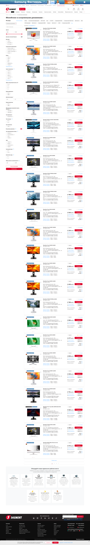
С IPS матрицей (27, 22)
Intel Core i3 (34, 22)
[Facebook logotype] (41, 518)
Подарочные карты (33, 5)
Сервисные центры (41, 535)
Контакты (54, 5)
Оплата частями (71, 33)
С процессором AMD (66, 22)
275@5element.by (81, 527)
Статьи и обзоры (8, 529)
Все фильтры (14, 168)
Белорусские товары (57, 526)
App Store (76, 530)
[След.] (58, 463)
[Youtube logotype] (33, 518)
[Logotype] (11, 9)
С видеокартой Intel (58, 20)
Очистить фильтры (14, 166)
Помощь (23, 5)
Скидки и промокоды (57, 525)
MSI (81, 20)
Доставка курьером (46, 40)
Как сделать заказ (22, 525)
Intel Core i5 (77, 20)
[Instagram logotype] (37, 518)
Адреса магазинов (9, 526)
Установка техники (40, 526)
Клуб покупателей (71, 523)
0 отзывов (80, 28)
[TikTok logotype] (56, 518)
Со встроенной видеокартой (34, 20)
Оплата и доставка (41, 5)
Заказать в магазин (46, 39)
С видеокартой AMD (41, 22)
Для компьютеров (40, 533)
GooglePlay (71, 530)
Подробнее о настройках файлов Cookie (66, 542)
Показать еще (54, 460)
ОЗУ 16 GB (43, 20)
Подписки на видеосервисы (42, 530)
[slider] (6, 34)
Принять (55, 542)
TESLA (26, 20)
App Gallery (82, 530)
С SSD (59, 22)
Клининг (39, 528)
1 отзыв (81, 46)
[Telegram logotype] (49, 518)
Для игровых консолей (41, 529)
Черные (48, 22)
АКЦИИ (8, 11)
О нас (7, 525)
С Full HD (51, 20)
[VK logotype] (45, 518)
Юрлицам (27, 5)
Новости (7, 528)
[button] (84, 12)
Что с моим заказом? (48, 5)
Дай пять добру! (8, 533)
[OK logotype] (52, 518)
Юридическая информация (23, 530)
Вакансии (7, 530)
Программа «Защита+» (41, 525)
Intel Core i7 (54, 22)
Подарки (55, 528)
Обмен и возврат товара (23, 529)
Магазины (19, 5)
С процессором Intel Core (68, 20)
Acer (47, 20)
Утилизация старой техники (42, 534)
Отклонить (48, 542)
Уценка (12, 11)
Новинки (55, 533)
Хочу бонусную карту (61, 5)
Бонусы (55, 529)
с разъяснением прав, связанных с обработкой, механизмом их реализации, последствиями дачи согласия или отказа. (73, 519)
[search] (68, 9)
